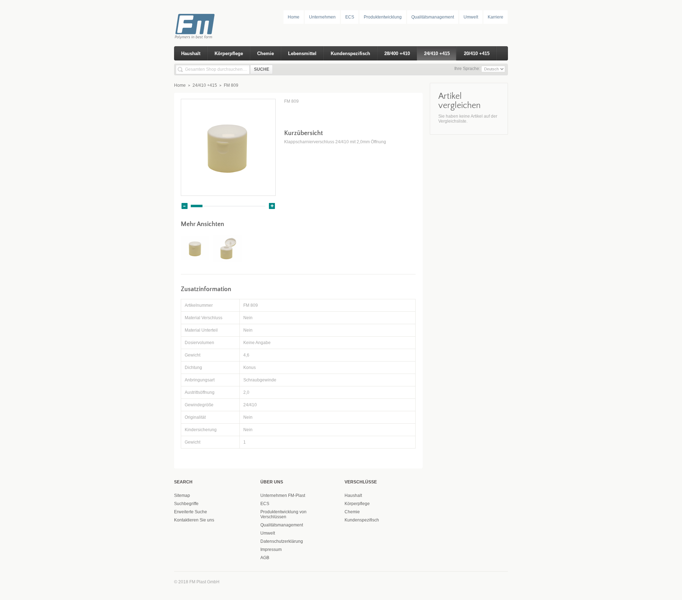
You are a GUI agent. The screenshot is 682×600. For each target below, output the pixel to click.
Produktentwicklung (383, 17)
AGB (264, 557)
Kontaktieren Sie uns (194, 520)
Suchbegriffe (186, 503)
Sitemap (182, 495)
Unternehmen (322, 17)
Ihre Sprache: (467, 68)
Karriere (495, 17)
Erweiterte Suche (190, 511)
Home (293, 17)
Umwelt (471, 17)
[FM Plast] (204, 26)
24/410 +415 (205, 85)
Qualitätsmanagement (432, 17)
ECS (349, 17)
